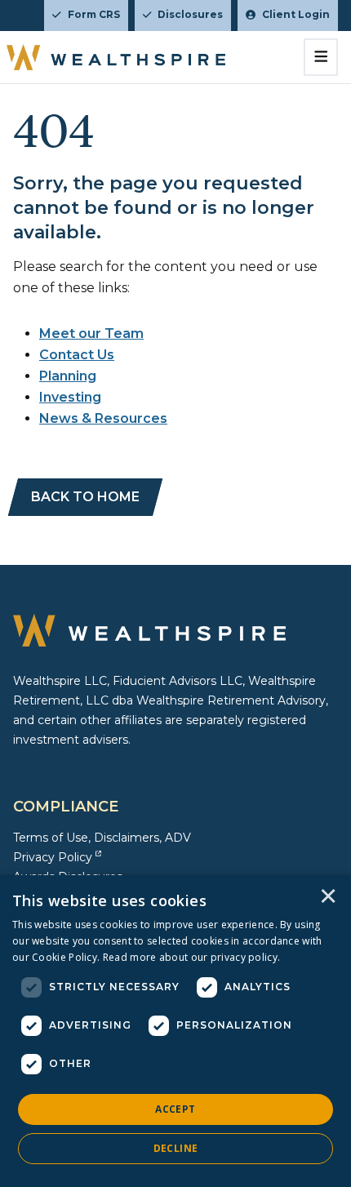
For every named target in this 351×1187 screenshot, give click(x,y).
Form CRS (94, 14)
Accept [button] (175, 1109)
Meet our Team (91, 333)
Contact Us (76, 354)
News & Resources (103, 418)
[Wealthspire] (116, 57)
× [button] (328, 897)
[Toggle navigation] (321, 57)
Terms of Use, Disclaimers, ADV (102, 837)
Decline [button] (175, 1148)
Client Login (296, 14)
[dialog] (175, 1031)
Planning (67, 376)
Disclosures (190, 14)
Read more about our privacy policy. (192, 957)
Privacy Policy (52, 857)
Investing (70, 397)
